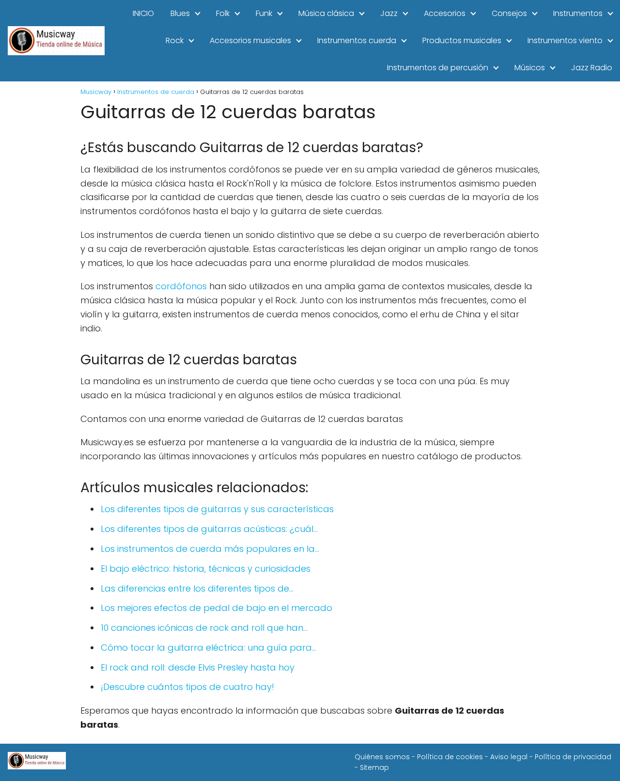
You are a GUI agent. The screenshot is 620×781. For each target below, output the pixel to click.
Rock (175, 40)
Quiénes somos (382, 757)
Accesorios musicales (250, 40)
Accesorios (444, 13)
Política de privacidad (573, 757)
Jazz (389, 13)
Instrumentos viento (565, 40)
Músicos (529, 67)
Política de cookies (450, 757)
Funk (264, 13)
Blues (180, 13)
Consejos (509, 13)
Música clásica (326, 13)
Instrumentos (578, 13)
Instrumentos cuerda (356, 40)
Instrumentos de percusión (437, 67)
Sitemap (374, 767)
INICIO (143, 13)
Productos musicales (461, 40)
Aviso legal (508, 757)
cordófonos (181, 286)
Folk (223, 13)
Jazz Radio (591, 67)
